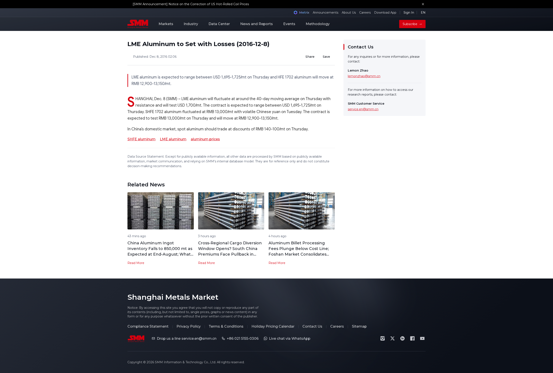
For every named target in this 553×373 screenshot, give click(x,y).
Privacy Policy (188, 326)
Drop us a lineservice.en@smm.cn (186, 338)
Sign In (409, 12)
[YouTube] (422, 338)
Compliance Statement (147, 326)
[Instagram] (382, 338)
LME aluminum (173, 139)
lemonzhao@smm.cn (364, 76)
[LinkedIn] (402, 338)
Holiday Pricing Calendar (272, 326)
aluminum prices (205, 139)
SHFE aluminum (141, 139)
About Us (349, 12)
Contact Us (312, 326)
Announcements (325, 12)
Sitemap (359, 326)
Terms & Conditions (226, 326)
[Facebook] (412, 338)
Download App (385, 12)
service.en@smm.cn (363, 109)
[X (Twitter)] (392, 338)
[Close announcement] (423, 4)
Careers (365, 12)
